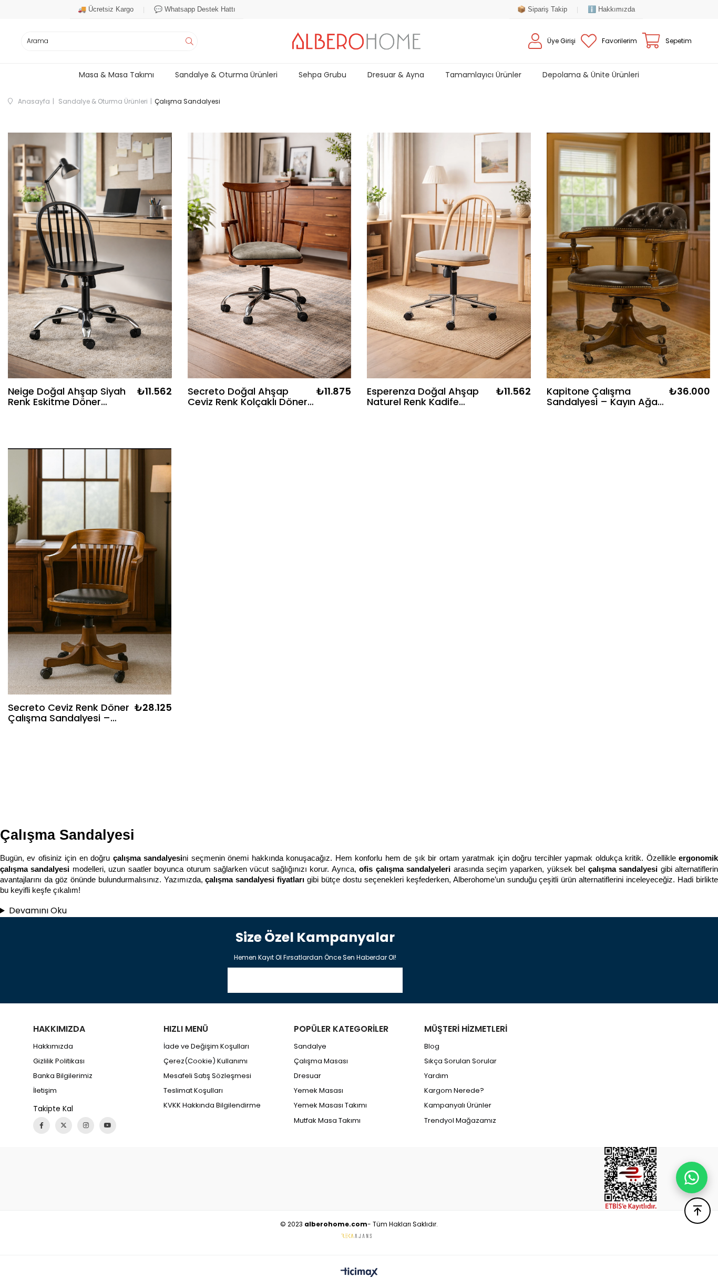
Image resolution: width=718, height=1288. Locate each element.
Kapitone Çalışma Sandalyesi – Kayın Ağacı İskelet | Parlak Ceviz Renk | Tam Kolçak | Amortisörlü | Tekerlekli (606, 396)
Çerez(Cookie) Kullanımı (205, 1061)
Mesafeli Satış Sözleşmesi (207, 1076)
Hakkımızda (53, 1046)
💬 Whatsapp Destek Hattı (194, 9)
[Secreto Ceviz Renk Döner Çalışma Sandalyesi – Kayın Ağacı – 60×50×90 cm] (90, 571)
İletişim (45, 1090)
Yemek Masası (318, 1090)
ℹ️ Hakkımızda (611, 9)
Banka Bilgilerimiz (63, 1076)
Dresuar (307, 1076)
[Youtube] (107, 1125)
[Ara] (189, 41)
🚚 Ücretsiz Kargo (106, 9)
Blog (431, 1046)
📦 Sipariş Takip (542, 9)
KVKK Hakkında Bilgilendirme (212, 1105)
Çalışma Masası (321, 1061)
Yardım (436, 1076)
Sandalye (310, 1046)
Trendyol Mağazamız (460, 1120)
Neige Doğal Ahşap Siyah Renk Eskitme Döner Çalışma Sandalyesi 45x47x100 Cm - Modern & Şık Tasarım (70, 396)
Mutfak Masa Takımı (327, 1120)
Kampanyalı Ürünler (457, 1105)
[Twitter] (63, 1125)
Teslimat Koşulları (193, 1090)
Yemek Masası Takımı (330, 1105)
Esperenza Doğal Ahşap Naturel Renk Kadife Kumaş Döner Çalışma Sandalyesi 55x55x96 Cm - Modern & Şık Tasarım (426, 396)
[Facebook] (41, 1125)
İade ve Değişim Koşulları (206, 1046)
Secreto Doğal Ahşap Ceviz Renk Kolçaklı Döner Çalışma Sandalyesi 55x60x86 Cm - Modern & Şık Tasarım (248, 396)
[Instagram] (85, 1125)
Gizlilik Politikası (59, 1061)
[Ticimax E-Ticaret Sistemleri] (359, 1273)
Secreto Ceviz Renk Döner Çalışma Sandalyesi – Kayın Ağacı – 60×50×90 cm (68, 712)
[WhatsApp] (691, 1177)
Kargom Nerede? (454, 1090)
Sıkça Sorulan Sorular (460, 1061)
